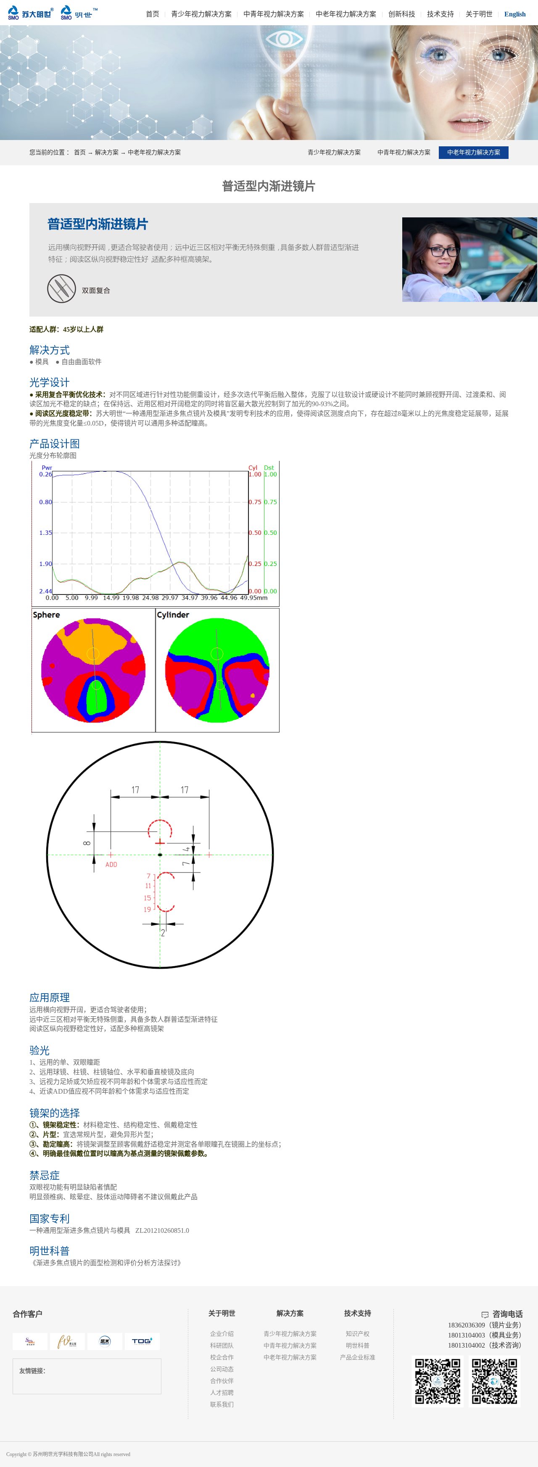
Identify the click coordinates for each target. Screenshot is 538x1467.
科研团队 (222, 1346)
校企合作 (222, 1357)
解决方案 (107, 152)
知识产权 (357, 1334)
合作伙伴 (222, 1381)
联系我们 (222, 1404)
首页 (152, 14)
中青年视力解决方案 (273, 14)
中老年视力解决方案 (346, 14)
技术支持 (440, 14)
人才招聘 (222, 1393)
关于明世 (479, 14)
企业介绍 (222, 1334)
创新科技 (401, 14)
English (515, 14)
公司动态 (222, 1369)
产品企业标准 (357, 1357)
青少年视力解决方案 (201, 14)
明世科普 (357, 1346)
